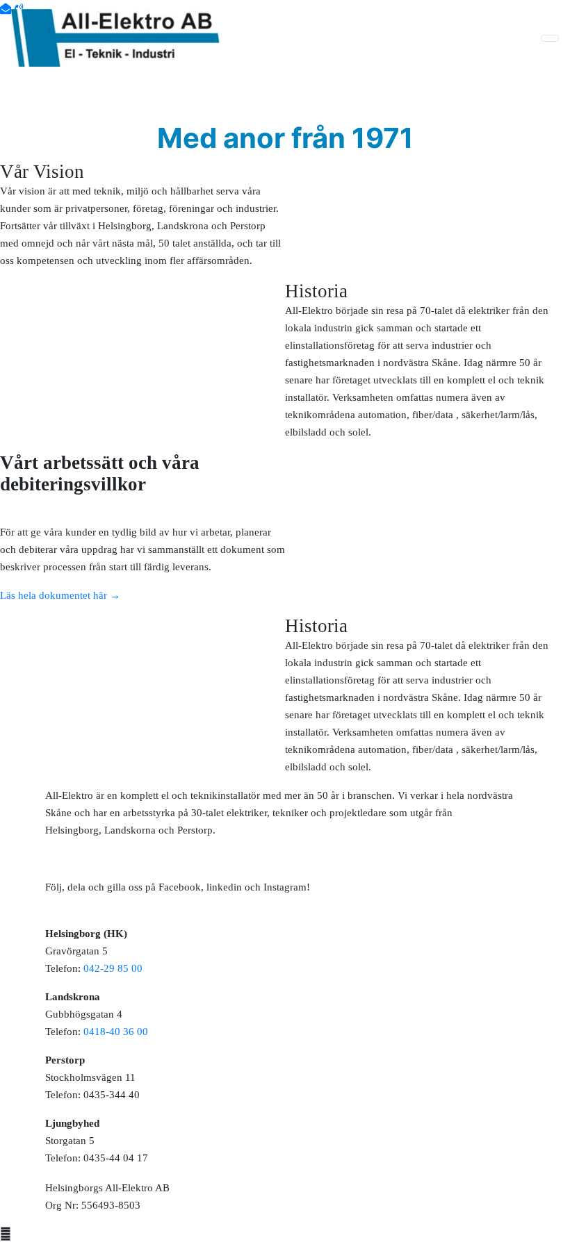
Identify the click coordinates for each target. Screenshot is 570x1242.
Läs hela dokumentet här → (60, 595)
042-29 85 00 (112, 968)
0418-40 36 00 (115, 1031)
